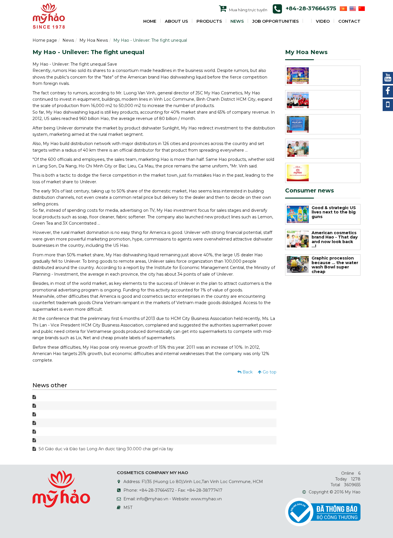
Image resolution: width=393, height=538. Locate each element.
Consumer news (309, 190)
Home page (45, 40)
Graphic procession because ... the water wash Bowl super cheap (335, 264)
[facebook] (388, 91)
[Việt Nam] (342, 8)
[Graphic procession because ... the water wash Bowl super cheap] (298, 264)
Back (247, 372)
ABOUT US (176, 21)
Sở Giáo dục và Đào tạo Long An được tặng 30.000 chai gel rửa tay (105, 448)
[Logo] (49, 15)
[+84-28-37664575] (388, 105)
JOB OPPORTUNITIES (275, 21)
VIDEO (323, 21)
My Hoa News (93, 40)
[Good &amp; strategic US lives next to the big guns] (298, 214)
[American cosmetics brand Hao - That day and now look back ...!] (298, 238)
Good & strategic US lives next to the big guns (334, 212)
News (68, 40)
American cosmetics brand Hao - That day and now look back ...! (335, 239)
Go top (269, 372)
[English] (352, 8)
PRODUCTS (209, 21)
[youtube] (388, 78)
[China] (361, 8)
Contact (349, 21)
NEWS (237, 21)
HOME (149, 21)
